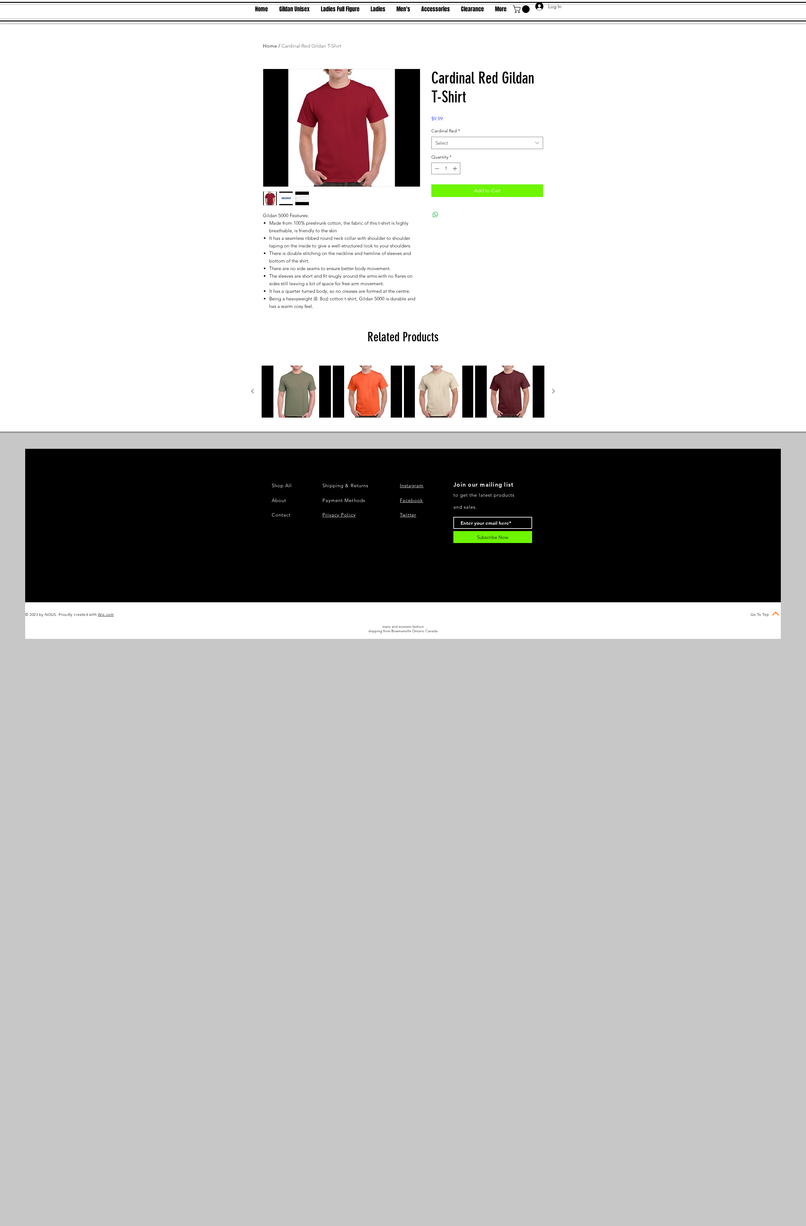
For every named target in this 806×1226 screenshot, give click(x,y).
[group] (403, 391)
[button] (522, 9)
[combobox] (487, 143)
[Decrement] (436, 168)
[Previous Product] (252, 391)
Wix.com (106, 614)
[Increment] (455, 168)
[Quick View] (296, 391)
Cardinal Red (445, 131)
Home (270, 46)
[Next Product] (553, 391)
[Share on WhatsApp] (435, 214)
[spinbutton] (445, 168)
